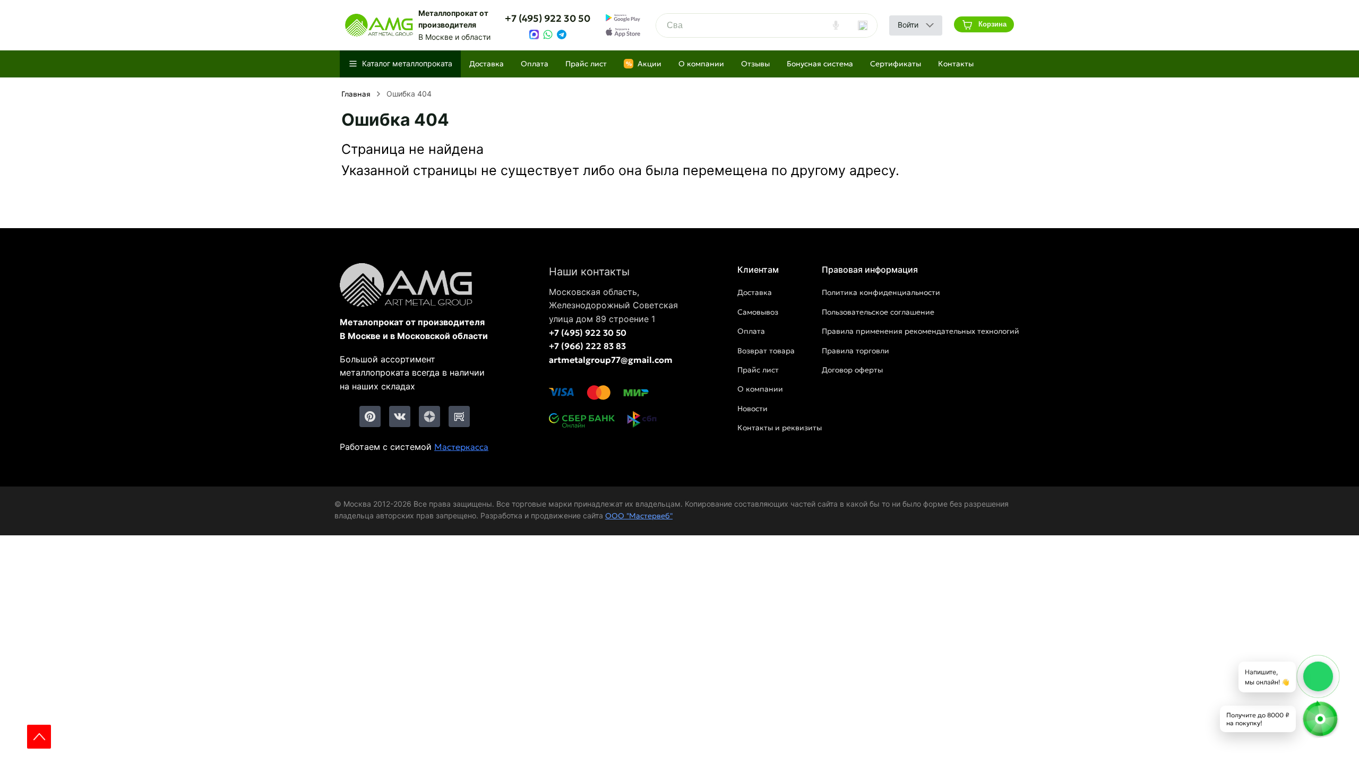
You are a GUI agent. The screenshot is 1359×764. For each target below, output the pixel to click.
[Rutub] (459, 416)
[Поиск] (863, 25)
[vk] (399, 416)
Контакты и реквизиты (779, 427)
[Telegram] (561, 34)
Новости (752, 408)
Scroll (39, 737)
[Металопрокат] (414, 286)
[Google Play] (623, 18)
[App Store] (623, 32)
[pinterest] (370, 416)
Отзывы (755, 63)
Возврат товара (766, 350)
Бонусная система (820, 63)
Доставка (486, 63)
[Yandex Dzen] (429, 416)
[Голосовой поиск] (835, 25)
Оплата (534, 63)
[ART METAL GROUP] (379, 25)
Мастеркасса (461, 446)
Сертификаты (895, 63)
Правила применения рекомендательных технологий (920, 331)
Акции (644, 63)
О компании (701, 63)
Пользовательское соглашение (878, 312)
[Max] (534, 34)
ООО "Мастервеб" (639, 515)
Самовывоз (757, 312)
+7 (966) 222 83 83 (587, 346)
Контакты (956, 63)
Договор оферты (852, 370)
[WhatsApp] (548, 34)
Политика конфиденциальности (881, 292)
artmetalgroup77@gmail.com (611, 359)
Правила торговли (855, 350)
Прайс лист (586, 63)
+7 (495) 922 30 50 (547, 18)
